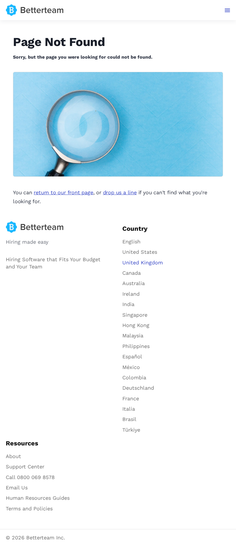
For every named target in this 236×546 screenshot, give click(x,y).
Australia (133, 283)
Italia (128, 409)
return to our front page (63, 192)
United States (139, 252)
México (131, 367)
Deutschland (138, 388)
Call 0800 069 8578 (30, 477)
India (128, 304)
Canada (131, 273)
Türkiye (131, 430)
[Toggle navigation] (227, 10)
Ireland (131, 294)
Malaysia (132, 335)
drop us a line (120, 192)
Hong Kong (135, 325)
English (131, 242)
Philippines (136, 346)
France (130, 398)
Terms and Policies (29, 508)
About (13, 456)
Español (132, 356)
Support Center (25, 467)
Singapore (134, 315)
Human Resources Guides (38, 498)
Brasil (129, 419)
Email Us (17, 488)
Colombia (134, 377)
